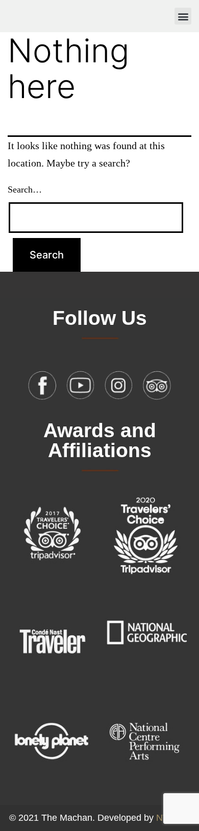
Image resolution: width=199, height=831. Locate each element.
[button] (183, 16)
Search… (25, 189)
